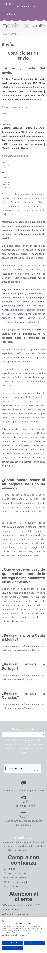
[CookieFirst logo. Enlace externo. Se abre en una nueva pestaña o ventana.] (3, 920)
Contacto (9, 14)
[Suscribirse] (43, 734)
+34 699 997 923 (25, 6)
